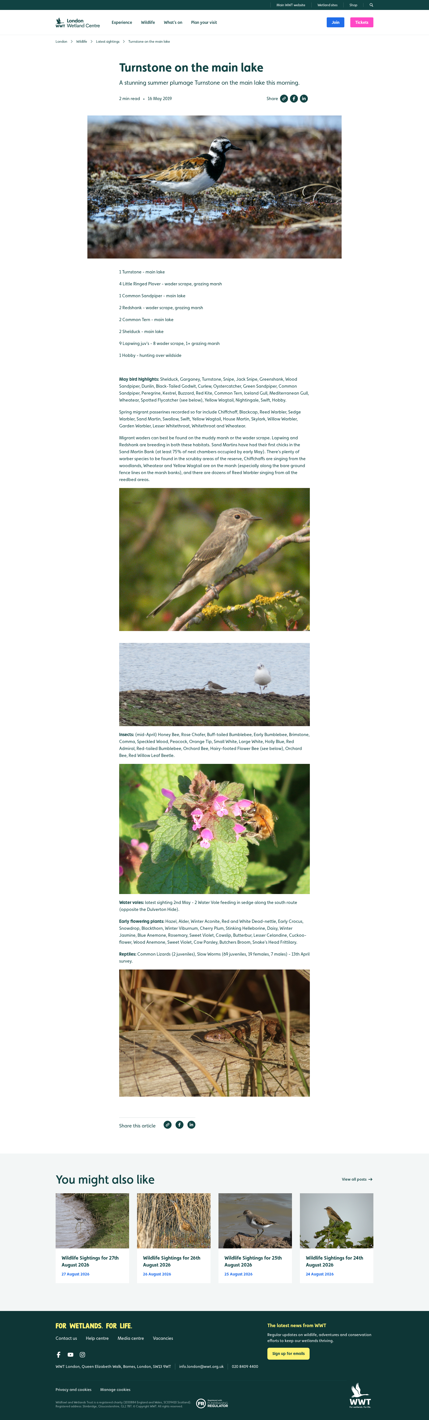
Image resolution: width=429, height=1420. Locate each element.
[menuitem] (335, 22)
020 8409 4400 (245, 1366)
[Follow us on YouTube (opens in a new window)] (70, 1355)
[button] (284, 99)
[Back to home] (360, 1395)
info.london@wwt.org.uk (201, 1366)
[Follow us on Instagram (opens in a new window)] (82, 1355)
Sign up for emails (288, 1353)
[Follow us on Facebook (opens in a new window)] (59, 1355)
